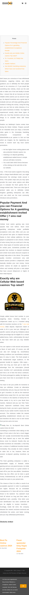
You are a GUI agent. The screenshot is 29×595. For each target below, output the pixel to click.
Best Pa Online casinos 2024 (6, 543)
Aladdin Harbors (10, 63)
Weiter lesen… (13, 592)
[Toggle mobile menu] (26, 3)
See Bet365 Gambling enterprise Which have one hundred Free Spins (15, 68)
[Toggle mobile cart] (22, 3)
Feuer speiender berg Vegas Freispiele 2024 (22, 545)
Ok (23, 586)
